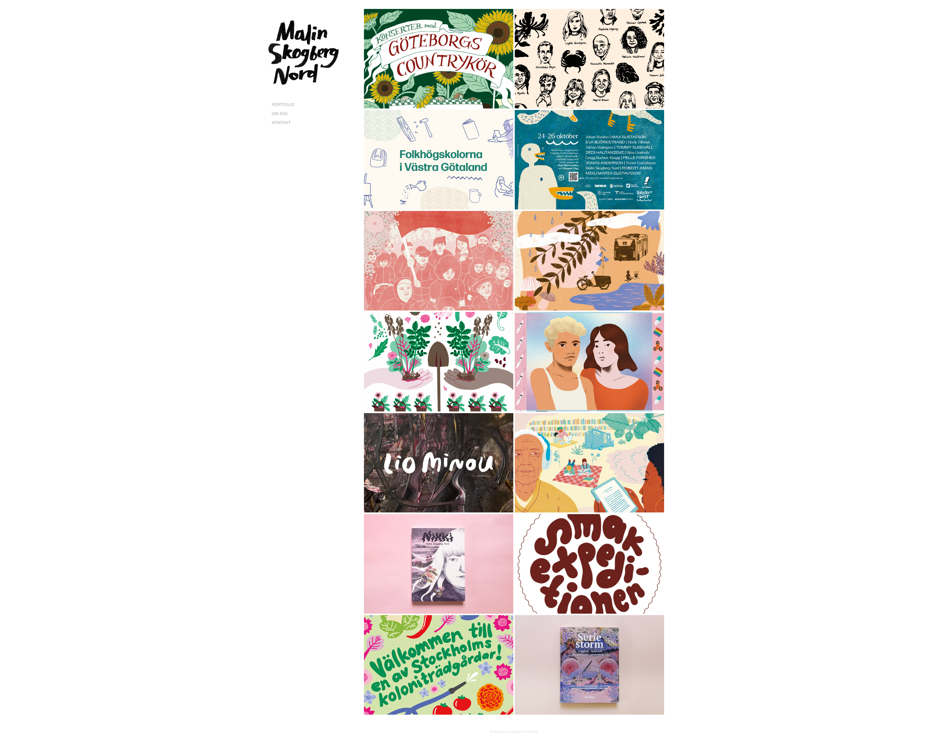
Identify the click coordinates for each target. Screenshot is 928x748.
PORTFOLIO (283, 104)
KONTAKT (281, 122)
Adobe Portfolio (524, 731)
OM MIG (280, 113)
